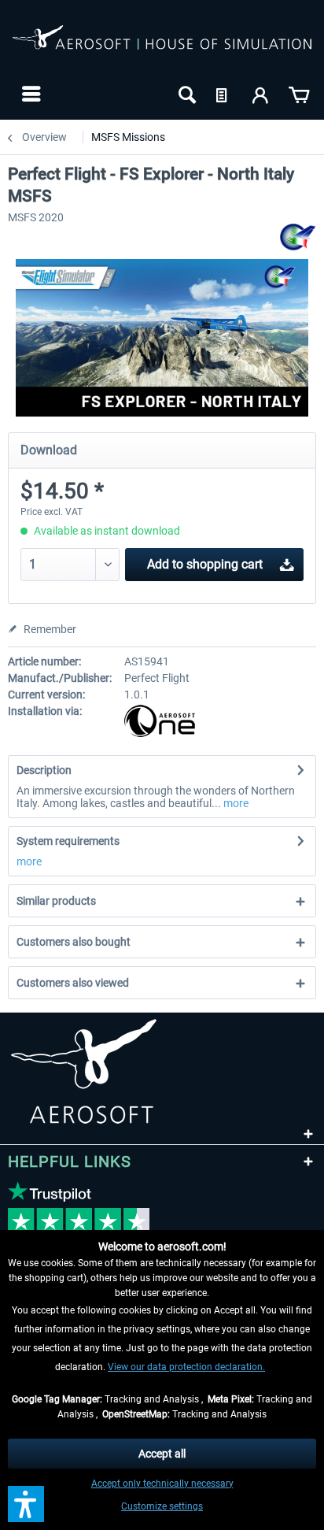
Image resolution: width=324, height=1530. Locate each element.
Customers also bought (74, 941)
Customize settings (162, 1506)
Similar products (56, 901)
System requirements (68, 841)
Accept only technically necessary (162, 1483)
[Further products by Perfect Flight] (298, 237)
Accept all (162, 1453)
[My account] (261, 93)
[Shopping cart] (299, 93)
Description (44, 770)
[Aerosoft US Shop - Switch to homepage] (162, 45)
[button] (26, 1504)
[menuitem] (29, 93)
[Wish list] (223, 93)
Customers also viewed (73, 982)
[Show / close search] (185, 93)
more (235, 803)
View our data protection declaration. (186, 1367)
